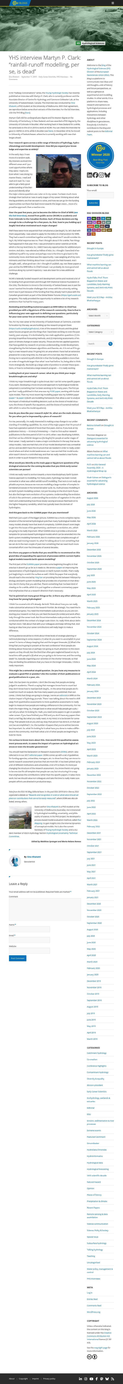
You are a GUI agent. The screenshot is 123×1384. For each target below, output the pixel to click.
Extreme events (94, 1130)
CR (103, 218)
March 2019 (92, 1039)
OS (89, 230)
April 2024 (91, 672)
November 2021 (94, 839)
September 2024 (94, 639)
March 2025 (92, 601)
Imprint (35, 1378)
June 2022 (91, 807)
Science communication (97, 1223)
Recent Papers (93, 1207)
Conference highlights (96, 1066)
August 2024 (92, 646)
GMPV (90, 226)
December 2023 (94, 697)
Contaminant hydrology (97, 1072)
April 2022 (91, 813)
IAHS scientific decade (96, 1175)
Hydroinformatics (95, 1156)
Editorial (90, 1108)
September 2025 (94, 569)
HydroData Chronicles (97, 1149)
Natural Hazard (94, 1182)
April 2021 (91, 878)
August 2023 (92, 723)
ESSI (90, 222)
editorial (63, 695)
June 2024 (91, 659)
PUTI (89, 464)
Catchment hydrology (96, 1053)
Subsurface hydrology (96, 1243)
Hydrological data (95, 1162)
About (12, 1378)
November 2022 (94, 781)
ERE (108, 218)
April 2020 (91, 955)
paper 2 (22, 398)
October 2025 (93, 562)
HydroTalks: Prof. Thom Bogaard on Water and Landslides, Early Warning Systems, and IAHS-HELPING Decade (99, 284)
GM (108, 222)
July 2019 (91, 1013)
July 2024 (91, 652)
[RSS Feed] (112, 1379)
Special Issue (92, 1236)
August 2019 (92, 1006)
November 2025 (94, 556)
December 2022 (94, 775)
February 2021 (93, 891)
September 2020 (94, 923)
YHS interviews (62, 77)
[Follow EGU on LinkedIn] (80, 1379)
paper (59, 567)
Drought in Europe (95, 248)
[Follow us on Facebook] (95, 175)
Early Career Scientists (47, 77)
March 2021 (92, 884)
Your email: (92, 190)
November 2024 (94, 627)
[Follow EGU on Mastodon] (101, 1379)
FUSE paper (55, 391)
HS (97, 226)
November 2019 (94, 987)
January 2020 (92, 974)
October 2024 (93, 633)
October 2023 (93, 710)
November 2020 (94, 910)
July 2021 (91, 858)
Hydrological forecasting (98, 1169)
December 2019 (94, 981)
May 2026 (91, 517)
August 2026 (92, 498)
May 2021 (91, 871)
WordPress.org (93, 1312)
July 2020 (91, 936)
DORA (63, 751)
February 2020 (93, 968)
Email (11, 935)
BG (94, 218)
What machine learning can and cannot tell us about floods (99, 268)
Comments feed (94, 1305)
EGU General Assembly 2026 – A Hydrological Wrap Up (96, 467)
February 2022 (93, 826)
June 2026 (91, 511)
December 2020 (94, 903)
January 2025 (92, 614)
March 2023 (92, 755)
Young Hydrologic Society (57, 92)
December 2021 (94, 833)
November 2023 (94, 704)
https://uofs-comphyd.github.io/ (24, 328)
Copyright (23, 1378)
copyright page (100, 1347)
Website (12, 946)
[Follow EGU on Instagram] (85, 1379)
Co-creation (92, 1059)
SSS (109, 230)
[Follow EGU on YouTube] (91, 1379)
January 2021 (92, 897)
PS (94, 230)
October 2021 (93, 845)
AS (89, 218)
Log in (89, 1292)
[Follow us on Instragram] (101, 175)
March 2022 (92, 820)
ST (89, 234)
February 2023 (93, 762)
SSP (104, 230)
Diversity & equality (95, 1078)
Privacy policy (49, 1378)
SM (98, 230)
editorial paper (35, 755)
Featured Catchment (96, 1137)
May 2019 (91, 1026)
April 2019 (91, 1032)
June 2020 (91, 942)
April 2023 (91, 749)
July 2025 (91, 575)
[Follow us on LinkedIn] (89, 175)
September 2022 (94, 794)
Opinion (90, 1188)
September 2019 (94, 1000)
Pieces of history (94, 1194)
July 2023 (91, 729)
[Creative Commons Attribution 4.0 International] (89, 1358)
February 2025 (93, 607)
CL (99, 218)
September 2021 (94, 852)
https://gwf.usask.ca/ (71, 295)
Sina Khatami (14, 77)
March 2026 (92, 530)
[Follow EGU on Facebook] (97, 1379)
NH (102, 226)
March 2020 (92, 961)
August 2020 (92, 929)
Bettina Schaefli (94, 425)
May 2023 (91, 742)
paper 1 (13, 398)
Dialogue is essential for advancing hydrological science (97, 441)
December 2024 (94, 620)
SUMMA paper (33, 564)
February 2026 (93, 536)
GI (104, 222)
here (28, 112)
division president (95, 1085)
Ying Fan (39, 577)
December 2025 (94, 549)
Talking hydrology (95, 1249)
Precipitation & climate (97, 1201)
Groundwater (93, 1143)
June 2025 (91, 581)
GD (99, 222)
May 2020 (91, 949)
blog (103, 65)
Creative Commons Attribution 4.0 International (99, 1336)
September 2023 (94, 717)
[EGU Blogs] (20, 5)
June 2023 (91, 736)
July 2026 (91, 504)
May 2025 (91, 588)
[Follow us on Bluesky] (107, 175)
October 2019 (93, 993)
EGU (89, 1114)
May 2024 (91, 665)
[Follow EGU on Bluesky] (107, 1379)
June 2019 (91, 1019)
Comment (13, 896)
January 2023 (92, 768)
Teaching (91, 1256)
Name (11, 924)
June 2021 (91, 865)
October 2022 (93, 787)
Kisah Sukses (92, 477)
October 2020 (93, 916)
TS (93, 234)
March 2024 (92, 678)
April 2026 (91, 523)
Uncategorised (93, 1262)
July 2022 (91, 800)
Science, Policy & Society (97, 1230)
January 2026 (92, 543)
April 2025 (91, 594)
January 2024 (92, 691)
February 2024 (93, 684)
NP (107, 226)
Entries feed (92, 1299)
